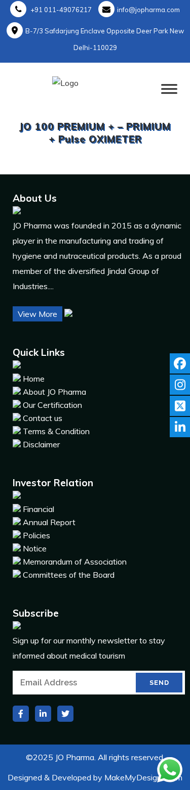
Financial (38, 509)
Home (34, 379)
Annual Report (49, 522)
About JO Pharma (54, 392)
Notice (35, 548)
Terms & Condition (56, 431)
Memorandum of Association (75, 561)
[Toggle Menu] (169, 89)
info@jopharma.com (148, 10)
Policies (36, 535)
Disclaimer (41, 444)
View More (37, 314)
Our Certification (52, 405)
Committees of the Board (69, 575)
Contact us (42, 418)
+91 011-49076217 (60, 10)
